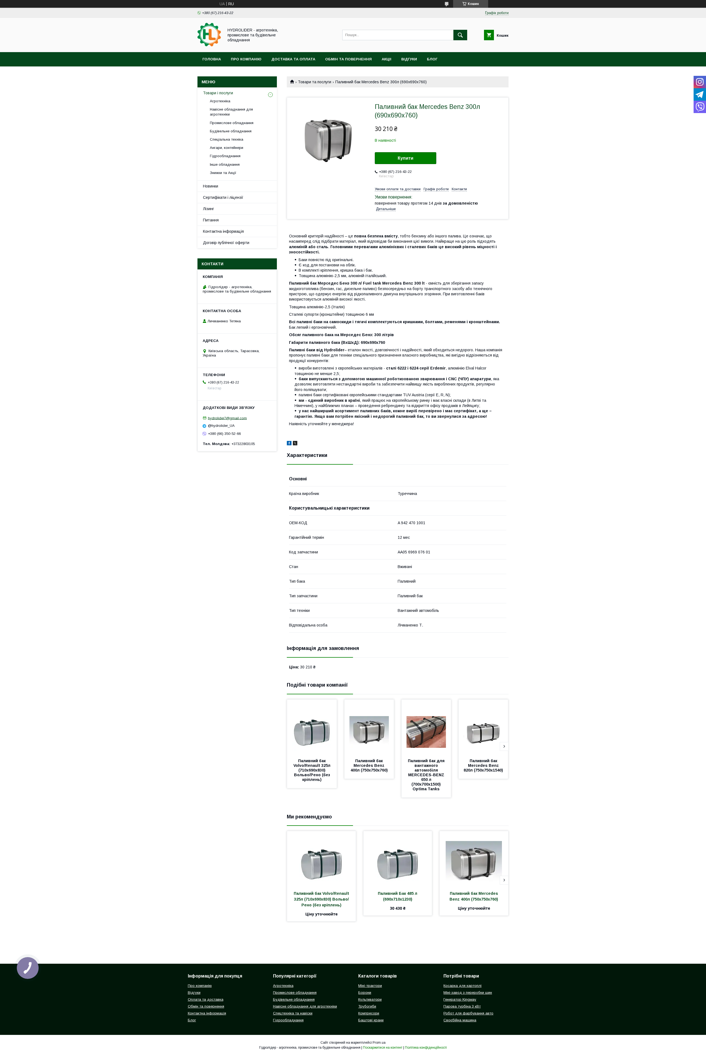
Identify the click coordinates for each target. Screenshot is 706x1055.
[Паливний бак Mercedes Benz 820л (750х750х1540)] (483, 727)
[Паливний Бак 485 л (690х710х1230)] (397, 858)
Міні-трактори (370, 986)
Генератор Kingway (459, 999)
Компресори (368, 1013)
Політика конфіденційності (426, 1047)
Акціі (386, 59)
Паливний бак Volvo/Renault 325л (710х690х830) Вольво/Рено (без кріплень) (312, 770)
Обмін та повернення (348, 59)
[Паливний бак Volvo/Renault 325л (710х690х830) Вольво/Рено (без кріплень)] (312, 727)
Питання (211, 220)
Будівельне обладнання (231, 131)
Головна (211, 59)
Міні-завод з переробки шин (467, 992)
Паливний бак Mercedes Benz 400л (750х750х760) (369, 765)
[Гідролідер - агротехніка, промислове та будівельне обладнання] (209, 45)
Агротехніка (220, 101)
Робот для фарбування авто (468, 1013)
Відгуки (409, 59)
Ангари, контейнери (226, 148)
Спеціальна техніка (226, 139)
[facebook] (289, 444)
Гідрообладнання (225, 156)
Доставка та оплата (293, 59)
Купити (405, 158)
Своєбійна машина (459, 1020)
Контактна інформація (223, 231)
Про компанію (246, 59)
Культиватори (370, 999)
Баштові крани (371, 1020)
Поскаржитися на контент (382, 1047)
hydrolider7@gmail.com (227, 418)
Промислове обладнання (231, 123)
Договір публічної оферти (226, 242)
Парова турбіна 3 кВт (462, 1006)
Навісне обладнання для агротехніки (231, 111)
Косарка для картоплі (462, 986)
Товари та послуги (314, 82)
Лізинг (208, 209)
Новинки (210, 186)
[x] (295, 444)
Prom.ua (379, 1043)
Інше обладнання (225, 164)
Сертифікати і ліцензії (223, 197)
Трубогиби (367, 1006)
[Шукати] (460, 35)
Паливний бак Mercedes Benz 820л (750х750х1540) (483, 765)
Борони (364, 992)
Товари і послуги (218, 93)
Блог (432, 59)
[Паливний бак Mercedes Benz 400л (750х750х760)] (369, 727)
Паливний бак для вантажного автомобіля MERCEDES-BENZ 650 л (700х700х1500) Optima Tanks (427, 775)
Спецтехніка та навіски (292, 1013)
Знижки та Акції (223, 173)
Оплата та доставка (205, 999)
